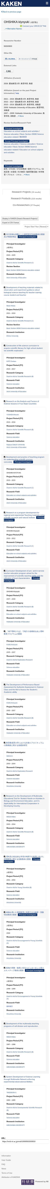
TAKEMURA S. (12, 1093)
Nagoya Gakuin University (16, 445)
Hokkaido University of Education (18, 622)
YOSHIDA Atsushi (13, 415)
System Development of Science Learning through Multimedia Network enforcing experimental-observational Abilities (22, 1079)
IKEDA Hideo (11, 817)
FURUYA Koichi (12, 645)
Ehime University (12, 336)
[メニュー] (47, 3)
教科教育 (23, 137)
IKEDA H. (10, 756)
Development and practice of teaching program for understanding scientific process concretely (24, 459)
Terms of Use (7, 1173)
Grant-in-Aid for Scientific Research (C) (20, 263)
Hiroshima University (14, 786)
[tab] (26, 192)
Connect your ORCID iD (32, 26)
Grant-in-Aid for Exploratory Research (20, 660)
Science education (11, 134)
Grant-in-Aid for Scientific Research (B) (20, 376)
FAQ (3, 1164)
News (4, 1169)
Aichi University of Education (16, 278)
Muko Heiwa (11, 306)
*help (44, 26)
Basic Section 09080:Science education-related (23, 270)
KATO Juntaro (11, 361)
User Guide (6, 1160)
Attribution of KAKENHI (11, 1177)
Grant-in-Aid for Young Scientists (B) (19, 887)
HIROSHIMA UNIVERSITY (16, 847)
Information (6, 1156)
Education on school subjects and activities (21, 131)
